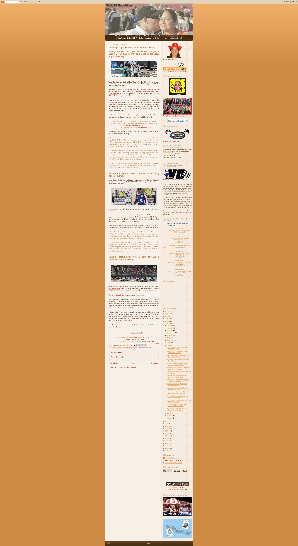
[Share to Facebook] (143, 345)
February (170, 415)
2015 (167, 433)
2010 (167, 445)
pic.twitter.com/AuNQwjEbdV (134, 125)
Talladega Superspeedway (144, 91)
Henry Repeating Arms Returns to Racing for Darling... (178, 347)
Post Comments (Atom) (127, 367)
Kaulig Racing (127, 221)
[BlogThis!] (139, 345)
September (171, 333)
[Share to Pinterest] (145, 345)
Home (134, 363)
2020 (167, 421)
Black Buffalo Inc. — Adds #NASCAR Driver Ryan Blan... (179, 356)
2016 (167, 431)
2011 (167, 443)
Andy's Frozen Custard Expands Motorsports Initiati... (177, 388)
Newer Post (113, 363)
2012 (167, 441)
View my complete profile (173, 463)
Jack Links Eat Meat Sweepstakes (179, 271)
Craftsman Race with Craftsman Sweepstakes (179, 253)
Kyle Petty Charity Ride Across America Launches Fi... (177, 405)
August (169, 335)
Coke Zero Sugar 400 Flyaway (179, 238)
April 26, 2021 (146, 127)
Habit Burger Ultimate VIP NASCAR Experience (179, 263)
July (168, 338)
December (170, 325)
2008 (167, 450)
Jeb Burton (112, 211)
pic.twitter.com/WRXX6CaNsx (134, 339)
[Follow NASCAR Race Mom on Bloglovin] (177, 122)
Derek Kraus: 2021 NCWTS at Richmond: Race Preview (176, 392)
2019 (167, 423)
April (168, 345)
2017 (167, 428)
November (170, 328)
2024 (167, 316)
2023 (167, 318)
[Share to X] (141, 345)
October (170, 330)
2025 (167, 314)
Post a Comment (117, 357)
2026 (167, 311)
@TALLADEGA (132, 337)
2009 (167, 448)
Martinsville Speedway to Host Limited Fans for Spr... (177, 409)
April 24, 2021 (149, 341)
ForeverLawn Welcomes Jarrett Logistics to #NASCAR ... (177, 376)
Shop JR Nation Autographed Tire (179, 230)
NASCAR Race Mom (172, 458)
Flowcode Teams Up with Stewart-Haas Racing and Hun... (178, 396)
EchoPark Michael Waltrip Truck (179, 245)
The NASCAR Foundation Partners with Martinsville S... (178, 352)
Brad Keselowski (117, 347)
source (157, 343)
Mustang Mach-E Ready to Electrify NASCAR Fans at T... (178, 368)
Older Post (155, 363)
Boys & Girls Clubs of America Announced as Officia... (177, 364)
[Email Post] (134, 345)
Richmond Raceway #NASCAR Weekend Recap (177, 384)
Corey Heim (120, 295)
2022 (167, 321)
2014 (167, 436)
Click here (166, 155)
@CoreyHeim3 (136, 333)
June (169, 340)
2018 (167, 426)
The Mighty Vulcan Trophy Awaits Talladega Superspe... (177, 380)
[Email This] (136, 345)
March (169, 413)
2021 (167, 323)
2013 (167, 438)
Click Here (166, 151)
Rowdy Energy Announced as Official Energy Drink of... (179, 400)
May (168, 342)
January (170, 418)
